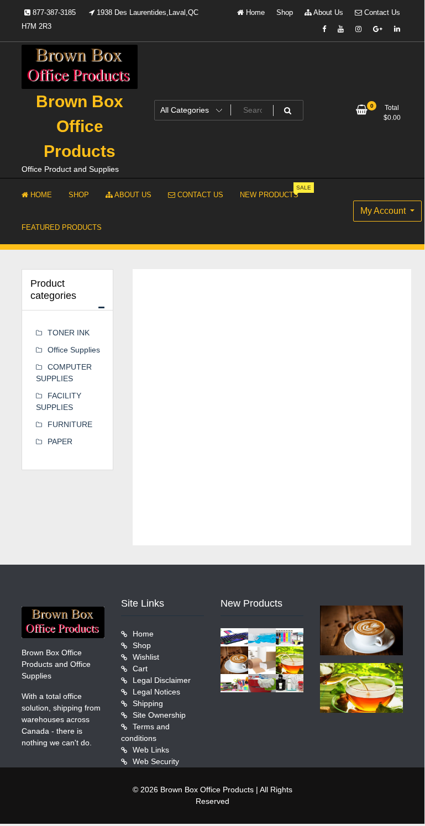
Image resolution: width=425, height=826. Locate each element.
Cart (140, 668)
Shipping (148, 703)
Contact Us (381, 12)
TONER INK (69, 332)
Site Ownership (159, 715)
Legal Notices (156, 691)
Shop (284, 12)
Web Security (156, 761)
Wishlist (146, 657)
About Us (327, 12)
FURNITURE (70, 424)
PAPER (60, 441)
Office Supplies (74, 349)
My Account (384, 210)
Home (254, 12)
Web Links (151, 749)
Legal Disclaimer (162, 680)
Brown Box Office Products (79, 126)
